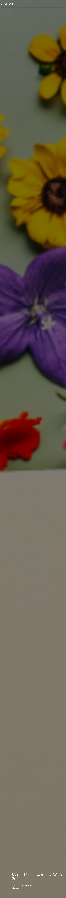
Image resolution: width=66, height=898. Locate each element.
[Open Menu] (64, 4)
